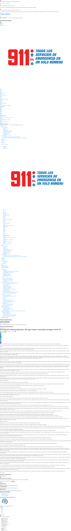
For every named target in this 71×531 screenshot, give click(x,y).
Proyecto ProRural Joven (7, 313)
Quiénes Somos (5, 246)
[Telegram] (35, 338)
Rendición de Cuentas (5, 316)
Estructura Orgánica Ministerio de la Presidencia (10, 271)
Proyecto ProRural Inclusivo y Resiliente (9, 314)
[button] (0, 515)
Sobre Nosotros (4, 245)
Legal (2, 277)
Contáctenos (4, 142)
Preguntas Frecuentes (5, 267)
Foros (2, 141)
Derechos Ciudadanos (6, 284)
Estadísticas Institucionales (7, 275)
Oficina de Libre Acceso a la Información (8, 282)
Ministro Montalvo (12, 331)
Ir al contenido (2, 514)
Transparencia (4, 139)
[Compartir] (35, 342)
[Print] (35, 341)
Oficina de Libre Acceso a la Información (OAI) (10, 283)
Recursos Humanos (6, 273)
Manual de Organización (7, 286)
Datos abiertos (5, 276)
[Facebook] (35, 333)
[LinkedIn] (35, 336)
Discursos (4, 262)
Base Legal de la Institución (7, 278)
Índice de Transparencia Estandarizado (9, 289)
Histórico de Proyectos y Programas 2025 (9, 315)
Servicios (3, 259)
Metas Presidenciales (5, 317)
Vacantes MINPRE (6, 309)
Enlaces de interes (4, 144)
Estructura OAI (5, 285)
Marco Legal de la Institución (7, 249)
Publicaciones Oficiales (6, 274)
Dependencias (5, 248)
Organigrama (5, 252)
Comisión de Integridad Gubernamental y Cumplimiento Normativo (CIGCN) (13, 310)
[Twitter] (35, 335)
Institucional (3, 269)
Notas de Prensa (5, 261)
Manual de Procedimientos (7, 287)
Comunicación (4, 260)
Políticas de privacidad (5, 266)
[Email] (35, 340)
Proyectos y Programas (5, 311)
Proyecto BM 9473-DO (6, 312)
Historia (4, 247)
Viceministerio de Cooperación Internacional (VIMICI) (11, 136)
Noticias (3, 140)
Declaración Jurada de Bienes (8, 280)
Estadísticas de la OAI (6, 288)
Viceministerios (4, 135)
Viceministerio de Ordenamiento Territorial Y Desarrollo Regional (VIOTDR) (15, 137)
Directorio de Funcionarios (7, 250)
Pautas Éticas (5, 281)
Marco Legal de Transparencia (8, 279)
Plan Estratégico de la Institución (8, 272)
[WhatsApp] (35, 337)
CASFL (3, 138)
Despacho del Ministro (6, 251)
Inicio (2, 244)
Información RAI (5, 290)
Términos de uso (4, 265)
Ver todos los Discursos (4, 323)
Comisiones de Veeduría (7, 134)
